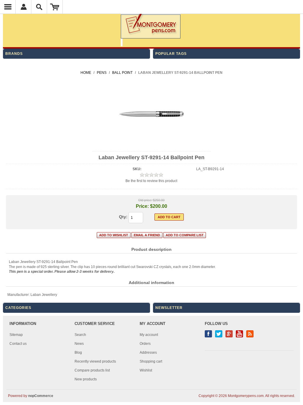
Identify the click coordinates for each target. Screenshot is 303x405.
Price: (142, 206)
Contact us (18, 344)
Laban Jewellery (43, 295)
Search (80, 335)
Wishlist (146, 370)
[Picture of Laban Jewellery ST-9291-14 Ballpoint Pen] (151, 146)
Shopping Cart (55, 7)
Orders (145, 344)
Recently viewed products (95, 361)
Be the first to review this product (151, 181)
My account (149, 335)
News (79, 344)
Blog (78, 352)
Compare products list (92, 370)
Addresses (148, 352)
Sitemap (16, 335)
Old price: (145, 200)
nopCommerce (40, 396)
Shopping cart (151, 361)
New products (86, 379)
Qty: (123, 216)
